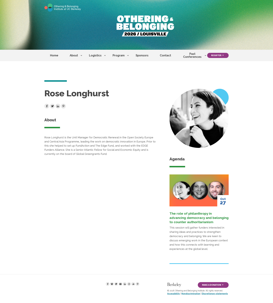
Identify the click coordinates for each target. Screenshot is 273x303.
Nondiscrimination (190, 293)
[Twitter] (116, 284)
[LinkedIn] (125, 284)
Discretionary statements (215, 293)
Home (54, 55)
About (74, 55)
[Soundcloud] (133, 284)
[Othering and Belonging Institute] (62, 7)
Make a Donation (211, 285)
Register (216, 55)
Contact (165, 55)
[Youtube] (120, 284)
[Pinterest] (137, 284)
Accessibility (173, 293)
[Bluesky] (112, 284)
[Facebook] (107, 284)
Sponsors (142, 55)
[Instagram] (129, 284)
